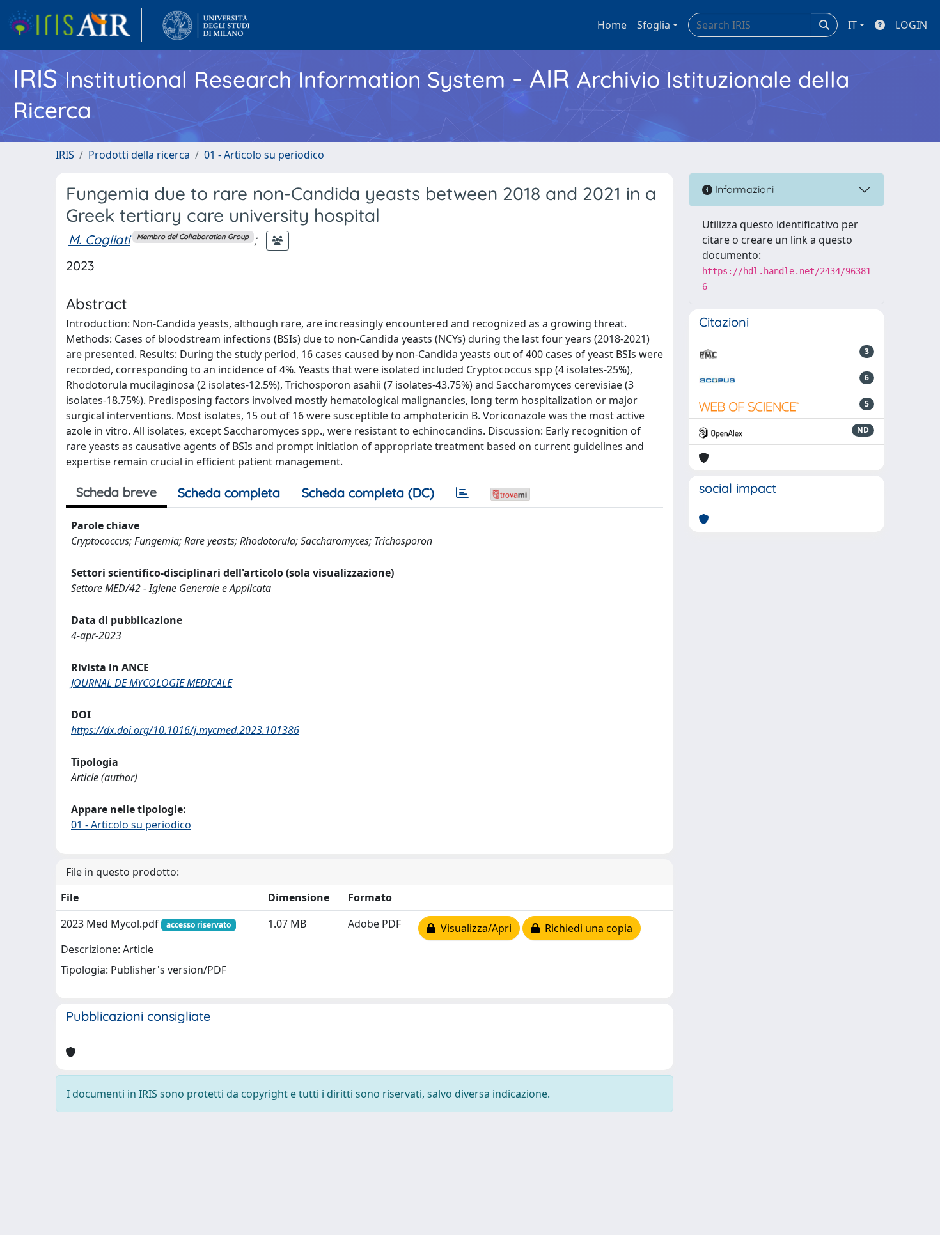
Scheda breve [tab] (116, 492)
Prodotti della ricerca (139, 155)
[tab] (462, 492)
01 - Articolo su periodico (264, 155)
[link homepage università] (206, 25)
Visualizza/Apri (473, 928)
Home (612, 25)
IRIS (65, 155)
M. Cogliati (99, 239)
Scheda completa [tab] (229, 493)
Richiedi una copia (586, 928)
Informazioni (743, 189)
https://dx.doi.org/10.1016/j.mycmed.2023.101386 (185, 730)
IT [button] (852, 25)
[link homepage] (75, 25)
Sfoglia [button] (653, 25)
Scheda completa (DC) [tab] (368, 493)
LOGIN (911, 25)
